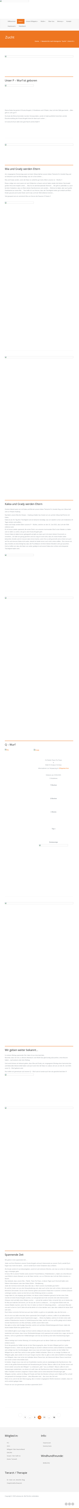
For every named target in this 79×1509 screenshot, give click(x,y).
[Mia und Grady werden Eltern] (39, 154)
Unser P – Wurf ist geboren (21, 80)
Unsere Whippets (31, 21)
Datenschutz (47, 1446)
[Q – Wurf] (39, 669)
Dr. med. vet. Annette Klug (16, 1480)
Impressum (11, 26)
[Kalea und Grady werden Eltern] (39, 428)
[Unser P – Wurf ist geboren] (39, 66)
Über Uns (51, 21)
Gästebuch (22, 26)
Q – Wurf (10, 744)
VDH (8, 1446)
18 (54, 1417)
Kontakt (68, 21)
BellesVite (46, 1463)
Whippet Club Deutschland (16, 1449)
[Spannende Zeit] (39, 1179)
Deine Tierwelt (12, 1459)
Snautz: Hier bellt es (14, 1456)
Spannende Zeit (14, 1254)
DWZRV (9, 1452)
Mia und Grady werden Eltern (22, 169)
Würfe (42, 21)
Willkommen (12, 21)
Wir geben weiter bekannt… (21, 1050)
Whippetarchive (64, 768)
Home (37, 41)
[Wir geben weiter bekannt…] (39, 974)
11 (44, 1417)
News (20, 21)
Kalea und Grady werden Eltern (23, 504)
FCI (8, 1443)
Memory (60, 21)
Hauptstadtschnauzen (14, 1483)
